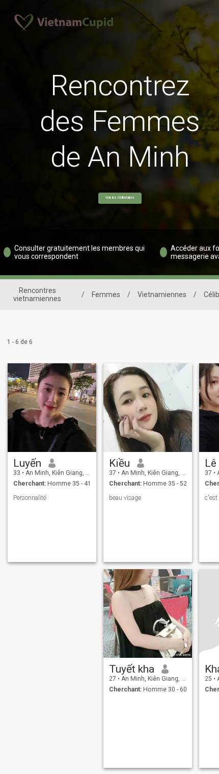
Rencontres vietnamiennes (37, 294)
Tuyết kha (131, 669)
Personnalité (29, 497)
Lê (210, 463)
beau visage (125, 497)
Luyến (27, 463)
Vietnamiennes (162, 294)
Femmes (106, 294)
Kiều (119, 463)
